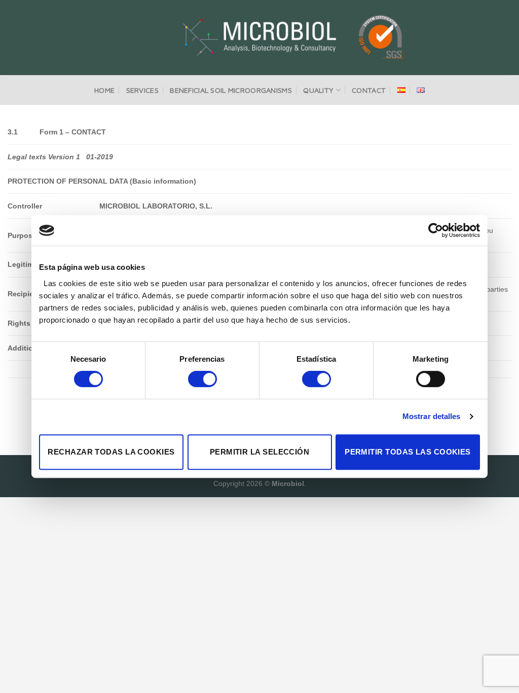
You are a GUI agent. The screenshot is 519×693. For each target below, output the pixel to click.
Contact (369, 90)
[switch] (202, 379)
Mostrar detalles (431, 416)
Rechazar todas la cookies (111, 451)
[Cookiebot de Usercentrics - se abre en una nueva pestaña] (435, 230)
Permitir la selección (259, 451)
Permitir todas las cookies (408, 451)
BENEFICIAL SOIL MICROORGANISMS (231, 90)
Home (104, 90)
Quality (318, 90)
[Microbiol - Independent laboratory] (260, 37)
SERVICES (142, 90)
